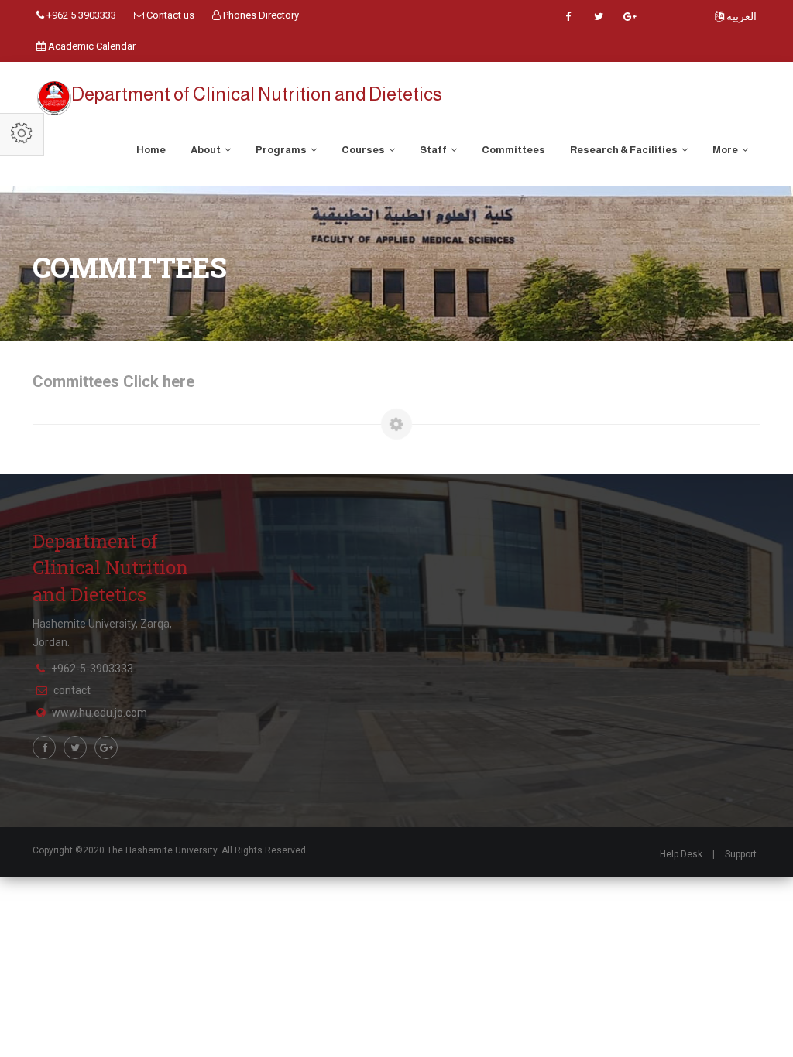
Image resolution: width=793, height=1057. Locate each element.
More (726, 150)
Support (741, 854)
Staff (434, 150)
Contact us (169, 15)
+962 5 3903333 (80, 15)
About (206, 150)
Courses (364, 150)
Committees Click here (113, 381)
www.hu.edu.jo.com (99, 712)
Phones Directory (260, 15)
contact (72, 690)
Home (151, 150)
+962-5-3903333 (92, 668)
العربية (740, 16)
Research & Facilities (624, 150)
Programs (282, 150)
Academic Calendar (91, 46)
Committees (513, 150)
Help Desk (681, 854)
